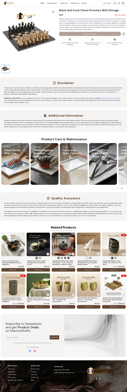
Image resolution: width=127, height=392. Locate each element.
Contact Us (35, 377)
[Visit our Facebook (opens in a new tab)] (96, 378)
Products (34, 372)
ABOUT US (64, 3)
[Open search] (115, 3)
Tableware (11, 372)
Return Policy (35, 369)
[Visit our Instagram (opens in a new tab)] (100, 378)
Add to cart (13, 270)
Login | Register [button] (107, 3)
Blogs (33, 380)
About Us (34, 374)
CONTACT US (74, 3)
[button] (15, 164)
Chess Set (11, 369)
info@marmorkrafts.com (66, 373)
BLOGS (84, 3)
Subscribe (54, 337)
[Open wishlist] (119, 3)
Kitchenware (12, 374)
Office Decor (12, 377)
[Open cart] (123, 3)
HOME (42, 3)
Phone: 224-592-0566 (61, 370)
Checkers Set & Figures (15, 380)
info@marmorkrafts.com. (109, 98)
